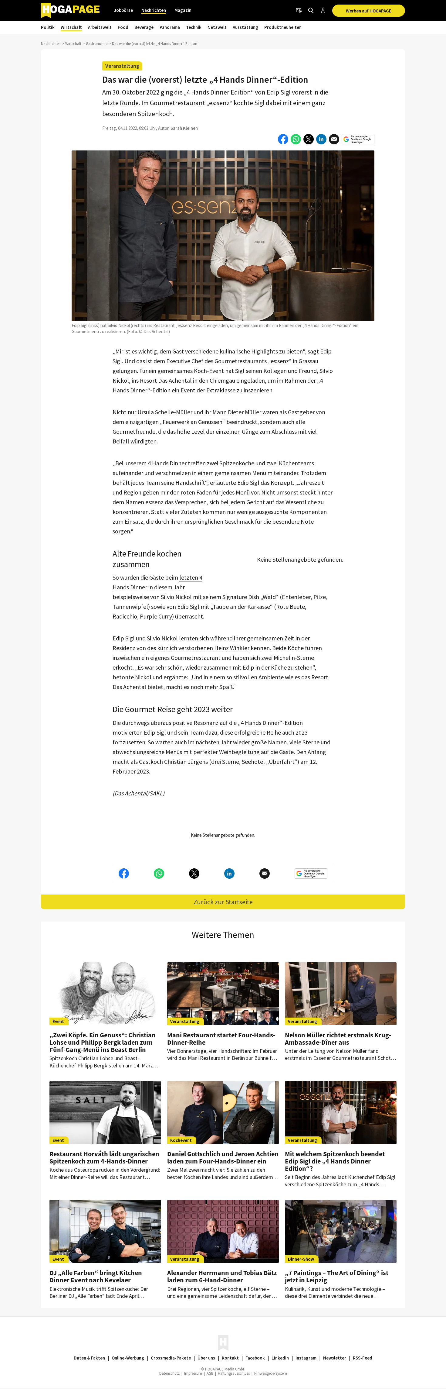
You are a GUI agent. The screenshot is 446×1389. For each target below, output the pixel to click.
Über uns (206, 1358)
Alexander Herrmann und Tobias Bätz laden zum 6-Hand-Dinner (222, 1276)
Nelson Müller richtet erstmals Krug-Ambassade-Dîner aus (338, 1038)
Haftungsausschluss (234, 1373)
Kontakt (230, 1358)
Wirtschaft (71, 27)
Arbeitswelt (100, 27)
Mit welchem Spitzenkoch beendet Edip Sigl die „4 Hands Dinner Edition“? (335, 1161)
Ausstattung (245, 27)
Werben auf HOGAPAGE (368, 11)
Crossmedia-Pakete (171, 1358)
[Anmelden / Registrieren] (323, 11)
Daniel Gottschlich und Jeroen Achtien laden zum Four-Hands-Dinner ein (223, 1157)
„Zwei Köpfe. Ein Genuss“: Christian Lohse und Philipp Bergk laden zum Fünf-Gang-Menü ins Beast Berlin (102, 1042)
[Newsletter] (299, 11)
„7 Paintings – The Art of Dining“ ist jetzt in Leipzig (336, 1276)
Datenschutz (169, 1373)
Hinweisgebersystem (270, 1373)
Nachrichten (153, 10)
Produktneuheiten (283, 27)
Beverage (144, 27)
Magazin (182, 10)
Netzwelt (217, 27)
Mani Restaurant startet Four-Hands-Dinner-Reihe (221, 1038)
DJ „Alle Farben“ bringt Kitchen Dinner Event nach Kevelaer (95, 1276)
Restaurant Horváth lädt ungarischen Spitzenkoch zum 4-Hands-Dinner (104, 1157)
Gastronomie (96, 43)
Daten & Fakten (89, 1358)
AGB (210, 1373)
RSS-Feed (362, 1358)
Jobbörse (123, 10)
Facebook (255, 1358)
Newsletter (334, 1358)
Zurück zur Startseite (223, 902)
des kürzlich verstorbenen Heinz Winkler (198, 648)
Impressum (193, 1373)
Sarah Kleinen (184, 128)
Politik (48, 27)
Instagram (306, 1358)
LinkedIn (280, 1358)
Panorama (170, 27)
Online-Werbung (128, 1358)
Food (123, 27)
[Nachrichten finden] (311, 11)
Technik (193, 27)
